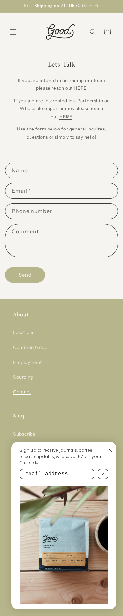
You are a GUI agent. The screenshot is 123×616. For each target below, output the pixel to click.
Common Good (30, 347)
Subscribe (24, 434)
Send (25, 275)
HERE (80, 88)
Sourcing (23, 377)
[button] (13, 32)
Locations (23, 332)
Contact (22, 392)
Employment (27, 362)
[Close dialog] (110, 450)
